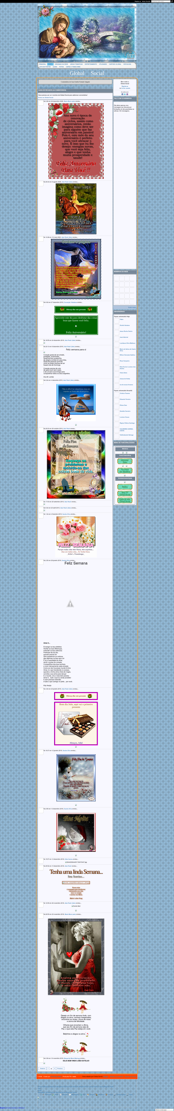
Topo (39, 1088)
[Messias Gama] (116, 284)
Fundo (40, 1090)
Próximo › (60, 1068)
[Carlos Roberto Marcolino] (126, 284)
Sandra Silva (66, 514)
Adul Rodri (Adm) (67, 182)
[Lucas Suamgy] (126, 301)
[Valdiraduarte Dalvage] (116, 438)
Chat (84, 1094)
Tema (131, 1094)
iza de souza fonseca (126, 385)
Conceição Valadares (70, 302)
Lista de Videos (93, 1087)
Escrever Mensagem (44, 1087)
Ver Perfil (110, 1087)
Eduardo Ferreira (125, 399)
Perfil (56, 1094)
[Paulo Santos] (116, 278)
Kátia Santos (69, 859)
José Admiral (124, 337)
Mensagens (75, 1094)
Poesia (74, 1092)
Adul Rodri (66, 428)
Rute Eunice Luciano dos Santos (128, 367)
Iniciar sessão (126, 88)
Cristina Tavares (125, 393)
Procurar (172, 1)
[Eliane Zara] (116, 409)
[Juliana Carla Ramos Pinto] (121, 290)
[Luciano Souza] (116, 420)
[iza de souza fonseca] (116, 388)
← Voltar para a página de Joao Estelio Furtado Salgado (55, 88)
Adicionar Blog (55, 1087)
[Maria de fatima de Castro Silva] (116, 352)
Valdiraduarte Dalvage (126, 435)
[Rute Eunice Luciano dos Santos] (116, 370)
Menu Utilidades (47, 1092)
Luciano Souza (124, 417)
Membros (101, 1094)
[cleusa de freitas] (116, 382)
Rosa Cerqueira (124, 361)
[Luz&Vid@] (116, 296)
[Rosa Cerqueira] (116, 364)
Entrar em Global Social (45, 97)
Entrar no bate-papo (161, 1109)
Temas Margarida (66, 1092)
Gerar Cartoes (64, 1087)
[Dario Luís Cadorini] (116, 301)
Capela (40, 1092)
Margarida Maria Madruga (72, 1058)
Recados (65, 1094)
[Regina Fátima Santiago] (116, 426)
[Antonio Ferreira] (121, 278)
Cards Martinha (56, 1092)
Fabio (121, 319)
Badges (105, 1076)
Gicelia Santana (125, 325)
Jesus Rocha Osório (126, 331)
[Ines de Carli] (131, 290)
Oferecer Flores (83, 1087)
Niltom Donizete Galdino (127, 355)
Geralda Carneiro (125, 411)
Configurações (121, 1094)
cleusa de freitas (125, 379)
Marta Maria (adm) (69, 101)
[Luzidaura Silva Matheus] (116, 346)
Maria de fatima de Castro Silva (128, 350)
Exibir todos (132, 307)
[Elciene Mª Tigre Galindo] (126, 296)
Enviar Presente (73, 1087)
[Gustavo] (131, 284)
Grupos (110, 1094)
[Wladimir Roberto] (121, 284)
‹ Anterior (42, 1068)
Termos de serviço (130, 1076)
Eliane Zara (123, 405)
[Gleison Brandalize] (121, 296)
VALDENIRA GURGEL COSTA (126, 430)
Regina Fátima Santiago (127, 423)
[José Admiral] (116, 341)
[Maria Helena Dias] (126, 290)
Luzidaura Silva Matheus (127, 343)
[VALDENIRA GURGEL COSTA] (116, 432)
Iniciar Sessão (146, 1)
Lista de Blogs (103, 1087)
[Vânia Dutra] (116, 376)
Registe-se (138, 1)
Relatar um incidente (116, 1076)
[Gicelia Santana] (116, 329)
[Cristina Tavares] (116, 397)
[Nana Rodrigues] (131, 301)
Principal (48, 1094)
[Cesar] (126, 278)
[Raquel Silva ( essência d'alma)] (131, 278)
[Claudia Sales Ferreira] (116, 290)
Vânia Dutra (123, 373)
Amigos (92, 1094)
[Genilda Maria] (121, 301)
